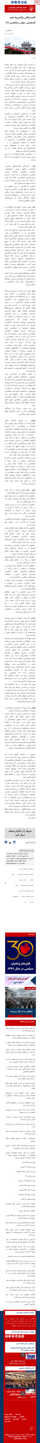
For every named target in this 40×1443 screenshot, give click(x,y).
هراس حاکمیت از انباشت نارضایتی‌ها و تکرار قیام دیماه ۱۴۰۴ (20, 1132)
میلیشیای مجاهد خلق (27, 885)
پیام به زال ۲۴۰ (30, 1176)
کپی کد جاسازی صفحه (27, 850)
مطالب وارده (9, 1414)
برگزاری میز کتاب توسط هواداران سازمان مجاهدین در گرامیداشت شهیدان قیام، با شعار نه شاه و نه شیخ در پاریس (20, 1155)
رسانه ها (18, 1414)
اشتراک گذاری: (30, 842)
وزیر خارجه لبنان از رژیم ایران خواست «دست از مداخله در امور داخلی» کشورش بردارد (20, 1060)
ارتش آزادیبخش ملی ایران (26, 891)
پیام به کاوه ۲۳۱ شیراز (28, 1167)
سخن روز (8, 1421)
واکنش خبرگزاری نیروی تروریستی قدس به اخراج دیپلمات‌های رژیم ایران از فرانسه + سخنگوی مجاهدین (20, 1069)
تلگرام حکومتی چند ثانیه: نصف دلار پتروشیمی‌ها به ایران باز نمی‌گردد (20, 1296)
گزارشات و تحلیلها (10, 1417)
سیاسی (9, 30)
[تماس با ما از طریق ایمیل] (19, 1336)
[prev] (23, 1355)
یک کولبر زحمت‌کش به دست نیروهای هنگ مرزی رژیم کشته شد (20, 1029)
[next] (23, 1393)
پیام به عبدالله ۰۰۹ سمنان (27, 1181)
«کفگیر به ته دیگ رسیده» (26, 1211)
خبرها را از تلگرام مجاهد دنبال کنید (20, 833)
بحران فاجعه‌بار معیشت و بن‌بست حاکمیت (21, 1256)
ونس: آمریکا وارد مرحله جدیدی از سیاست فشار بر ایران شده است (20, 1118)
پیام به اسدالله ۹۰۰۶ (28, 1162)
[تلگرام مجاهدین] (22, 2)
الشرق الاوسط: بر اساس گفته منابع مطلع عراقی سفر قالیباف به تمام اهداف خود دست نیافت (20, 1086)
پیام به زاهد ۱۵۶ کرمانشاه (27, 1194)
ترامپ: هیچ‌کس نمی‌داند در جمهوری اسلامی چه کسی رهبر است (20, 1104)
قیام (17, 885)
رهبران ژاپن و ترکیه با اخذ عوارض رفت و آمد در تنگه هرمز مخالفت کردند (20, 1077)
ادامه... (13, 1326)
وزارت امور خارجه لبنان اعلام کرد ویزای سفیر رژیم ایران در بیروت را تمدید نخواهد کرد (20, 1288)
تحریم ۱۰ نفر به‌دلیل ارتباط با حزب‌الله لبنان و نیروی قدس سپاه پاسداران (20, 1216)
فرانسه (32, 880)
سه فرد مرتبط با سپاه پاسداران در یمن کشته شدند (20, 1125)
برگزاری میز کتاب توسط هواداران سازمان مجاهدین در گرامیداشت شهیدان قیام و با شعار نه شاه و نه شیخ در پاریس (20, 1249)
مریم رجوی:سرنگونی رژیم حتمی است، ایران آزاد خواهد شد (17, 1363)
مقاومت (21, 1417)
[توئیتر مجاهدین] (15, 2)
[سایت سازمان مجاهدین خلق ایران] (20, 9)
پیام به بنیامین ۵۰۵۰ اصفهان (25, 1171)
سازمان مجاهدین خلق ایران (26, 874)
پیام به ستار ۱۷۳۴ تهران (27, 1190)
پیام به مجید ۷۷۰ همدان (27, 1185)
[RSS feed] (25, 2)
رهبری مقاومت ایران (28, 896)
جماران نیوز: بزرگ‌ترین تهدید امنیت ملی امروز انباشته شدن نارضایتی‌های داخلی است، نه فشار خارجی (20, 1273)
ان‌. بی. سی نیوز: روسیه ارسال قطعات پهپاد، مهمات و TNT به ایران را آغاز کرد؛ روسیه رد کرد (20, 1263)
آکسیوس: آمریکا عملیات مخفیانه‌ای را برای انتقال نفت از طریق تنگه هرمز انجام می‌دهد (20, 1240)
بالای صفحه (31, 1428)
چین (13, 874)
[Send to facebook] (6, 842)
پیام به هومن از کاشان (28, 1199)
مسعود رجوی (23, 880)
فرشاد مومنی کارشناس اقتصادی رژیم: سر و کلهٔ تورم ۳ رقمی (20, 1303)
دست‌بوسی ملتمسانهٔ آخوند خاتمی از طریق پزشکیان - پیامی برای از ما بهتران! (20, 1146)
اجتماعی (7, 1419)
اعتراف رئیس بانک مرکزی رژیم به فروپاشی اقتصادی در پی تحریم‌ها (20, 1111)
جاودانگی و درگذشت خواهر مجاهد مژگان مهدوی (20, 1139)
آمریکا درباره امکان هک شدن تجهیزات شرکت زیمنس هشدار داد (20, 1281)
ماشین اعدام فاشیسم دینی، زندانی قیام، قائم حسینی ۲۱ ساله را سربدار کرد (20, 1224)
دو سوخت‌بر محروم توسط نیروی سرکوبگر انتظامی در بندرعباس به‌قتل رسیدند (20, 1036)
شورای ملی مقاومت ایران (26, 869)
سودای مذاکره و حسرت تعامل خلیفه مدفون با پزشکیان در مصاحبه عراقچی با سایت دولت (20, 1043)
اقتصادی (16, 1419)
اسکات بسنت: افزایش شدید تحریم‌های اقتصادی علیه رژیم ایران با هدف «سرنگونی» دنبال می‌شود (20, 1095)
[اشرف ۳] (20, 45)
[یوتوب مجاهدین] (19, 2)
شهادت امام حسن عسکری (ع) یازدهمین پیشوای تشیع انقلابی (20, 1205)
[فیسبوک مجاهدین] (12, 2)
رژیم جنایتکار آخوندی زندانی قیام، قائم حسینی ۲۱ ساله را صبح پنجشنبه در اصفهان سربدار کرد (20, 1232)
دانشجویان (16, 896)
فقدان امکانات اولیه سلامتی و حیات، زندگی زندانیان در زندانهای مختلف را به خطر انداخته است (20, 1052)
